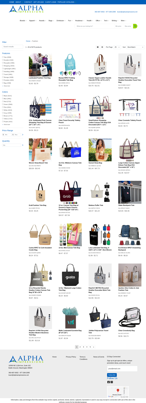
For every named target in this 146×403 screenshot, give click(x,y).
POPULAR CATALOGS (66, 2)
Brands (22, 20)
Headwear (79, 20)
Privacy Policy (71, 357)
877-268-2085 (111, 12)
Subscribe (112, 375)
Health (89, 20)
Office (98, 20)
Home (54, 357)
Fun (69, 20)
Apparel (32, 20)
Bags (50, 20)
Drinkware (60, 20)
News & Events (98, 357)
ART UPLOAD (38, 2)
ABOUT (18, 2)
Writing (114, 20)
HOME (11, 2)
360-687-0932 (100, 12)
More (123, 20)
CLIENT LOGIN (50, 2)
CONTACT (28, 2)
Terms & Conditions (83, 358)
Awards (41, 20)
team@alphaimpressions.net (127, 12)
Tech (105, 20)
